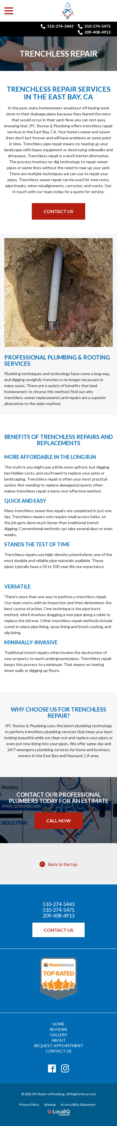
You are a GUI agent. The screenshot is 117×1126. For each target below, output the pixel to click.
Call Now (58, 820)
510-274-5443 (60, 26)
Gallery (58, 1034)
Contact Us (58, 211)
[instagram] (65, 1068)
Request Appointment (58, 1045)
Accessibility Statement (77, 1104)
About (58, 1040)
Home (58, 1023)
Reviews (58, 1029)
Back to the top (63, 864)
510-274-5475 (97, 26)
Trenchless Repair (58, 53)
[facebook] (52, 1068)
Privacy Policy (29, 1104)
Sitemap (50, 1104)
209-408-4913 (97, 32)
